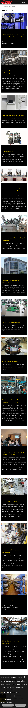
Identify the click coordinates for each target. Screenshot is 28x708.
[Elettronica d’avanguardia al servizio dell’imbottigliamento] (14, 57)
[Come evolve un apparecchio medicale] (14, 102)
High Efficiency (22, 195)
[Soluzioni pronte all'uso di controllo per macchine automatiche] (14, 437)
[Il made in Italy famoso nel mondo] (14, 307)
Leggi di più (20, 687)
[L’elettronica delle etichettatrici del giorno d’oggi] (14, 533)
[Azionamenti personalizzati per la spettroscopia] (14, 265)
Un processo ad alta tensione (10, 601)
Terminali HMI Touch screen (8, 75)
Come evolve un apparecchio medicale (13, 115)
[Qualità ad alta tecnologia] (14, 486)
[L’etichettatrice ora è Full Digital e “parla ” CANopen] (14, 223)
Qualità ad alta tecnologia (9, 501)
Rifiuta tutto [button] (20, 705)
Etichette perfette (7, 151)
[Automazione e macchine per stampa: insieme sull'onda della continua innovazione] (14, 175)
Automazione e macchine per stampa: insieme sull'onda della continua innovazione (12, 191)
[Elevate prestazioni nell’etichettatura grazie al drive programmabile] (14, 384)
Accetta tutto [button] (7, 705)
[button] (14, 689)
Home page (6, 6)
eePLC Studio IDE (18, 75)
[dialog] (14, 691)
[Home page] (6, 2)
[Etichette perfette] (14, 137)
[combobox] (24, 677)
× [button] (26, 677)
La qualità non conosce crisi (10, 361)
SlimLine (4, 195)
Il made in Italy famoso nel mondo (11, 322)
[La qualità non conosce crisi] (14, 346)
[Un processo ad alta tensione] (14, 584)
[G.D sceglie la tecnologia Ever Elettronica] (14, 626)
